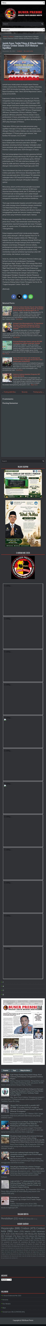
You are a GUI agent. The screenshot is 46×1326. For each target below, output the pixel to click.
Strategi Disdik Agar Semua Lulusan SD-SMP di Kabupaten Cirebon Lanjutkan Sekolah (27, 342)
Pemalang (4, 1244)
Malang (21, 1252)
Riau (37, 1240)
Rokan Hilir (21, 1254)
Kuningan (8, 1236)
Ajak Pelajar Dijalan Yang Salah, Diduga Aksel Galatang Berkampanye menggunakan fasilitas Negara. (26, 1077)
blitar (43, 1240)
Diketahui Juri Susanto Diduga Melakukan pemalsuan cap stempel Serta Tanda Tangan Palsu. (25, 1199)
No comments (28, 51)
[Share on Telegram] (25, 296)
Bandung (41, 1234)
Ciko (33, 1246)
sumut (12, 1250)
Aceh (8, 1234)
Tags (14, 1070)
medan (41, 1248)
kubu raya (21, 1256)
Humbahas (40, 1250)
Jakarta (27, 1231)
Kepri (2, 1252)
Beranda (24, 392)
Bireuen (26, 1250)
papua (34, 1256)
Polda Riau (36, 1252)
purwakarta (6, 1258)
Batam (28, 1246)
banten (30, 1244)
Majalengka (7, 1228)
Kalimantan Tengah (16, 1240)
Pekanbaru (41, 1236)
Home (5, 36)
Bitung (30, 1234)
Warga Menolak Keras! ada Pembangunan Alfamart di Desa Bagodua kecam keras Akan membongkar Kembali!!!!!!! (27, 359)
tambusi (13, 1258)
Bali (22, 1246)
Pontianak (13, 1254)
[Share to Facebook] (13, 296)
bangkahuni (6, 1256)
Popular (5, 1070)
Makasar (10, 1248)
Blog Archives (25, 1070)
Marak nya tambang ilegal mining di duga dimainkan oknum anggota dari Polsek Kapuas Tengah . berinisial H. (26, 1154)
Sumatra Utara (19, 1248)
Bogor (40, 1242)
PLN (34, 1219)
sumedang (24, 1242)
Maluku (28, 1252)
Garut (12, 1244)
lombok (29, 1256)
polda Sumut (4, 1250)
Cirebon (10, 36)
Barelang (19, 1250)
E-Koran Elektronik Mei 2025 (12, 1296)
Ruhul (9, 1246)
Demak (33, 1250)
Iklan (4, 1308)
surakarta (7, 1242)
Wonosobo (19, 1234)
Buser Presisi (29, 1320)
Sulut (28, 1254)
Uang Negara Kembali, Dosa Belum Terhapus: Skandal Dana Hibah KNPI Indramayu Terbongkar (27, 1168)
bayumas (14, 1256)
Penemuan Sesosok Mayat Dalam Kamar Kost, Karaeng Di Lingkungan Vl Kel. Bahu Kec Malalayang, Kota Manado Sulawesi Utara (26, 1124)
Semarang (38, 1238)
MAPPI (14, 1252)
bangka (15, 1242)
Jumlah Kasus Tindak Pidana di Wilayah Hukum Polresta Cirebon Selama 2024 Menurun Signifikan (22, 45)
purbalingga (41, 1256)
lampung (16, 1246)
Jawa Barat (40, 1246)
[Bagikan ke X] (19, 296)
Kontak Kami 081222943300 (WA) (14, 1312)
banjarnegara (21, 1244)
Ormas (28, 1219)
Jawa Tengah (29, 1240)
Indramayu (41, 1231)
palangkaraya (9, 1238)
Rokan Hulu (21, 1236)
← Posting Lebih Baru (9, 392)
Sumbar (34, 1254)
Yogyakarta (42, 1254)
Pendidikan (7, 1218)
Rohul (16, 1231)
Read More (19, 319)
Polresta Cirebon (24, 1238)
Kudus (8, 1252)
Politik (21, 1218)
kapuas (28, 1248)
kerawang (34, 1248)
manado (4, 1240)
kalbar (37, 1244)
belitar (33, 1242)
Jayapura (3, 1248)
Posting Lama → (38, 392)
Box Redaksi (7, 1304)
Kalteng (31, 1236)
